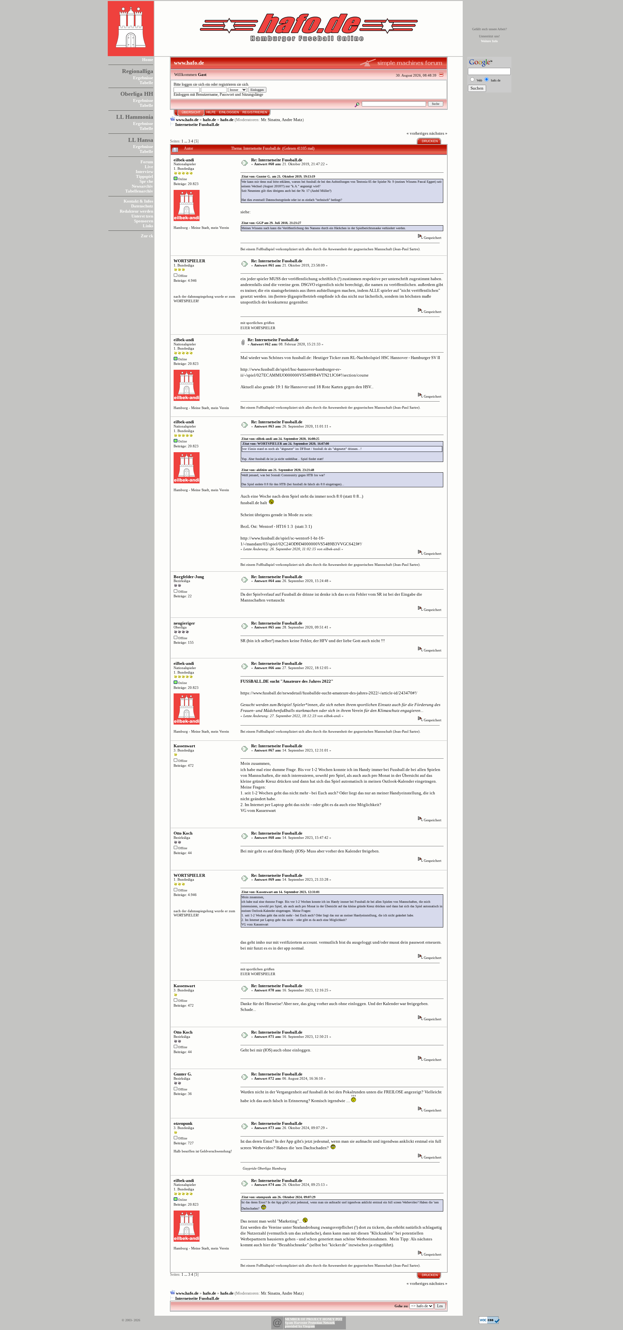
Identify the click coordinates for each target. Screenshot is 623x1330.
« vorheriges (417, 133)
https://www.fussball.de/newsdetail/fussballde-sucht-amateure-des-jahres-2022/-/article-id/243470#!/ (328, 692)
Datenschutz (142, 206)
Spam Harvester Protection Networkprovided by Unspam (310, 1324)
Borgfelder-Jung (189, 576)
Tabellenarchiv (139, 191)
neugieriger (184, 623)
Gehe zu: (402, 1306)
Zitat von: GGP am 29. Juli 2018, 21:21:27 (271, 223)
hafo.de (209, 119)
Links (148, 225)
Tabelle (146, 82)
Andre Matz (292, 119)
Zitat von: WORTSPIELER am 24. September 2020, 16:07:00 (285, 443)
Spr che (146, 181)
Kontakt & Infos (138, 201)
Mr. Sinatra (270, 119)
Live (149, 166)
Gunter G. (183, 1074)
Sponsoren (143, 220)
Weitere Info (489, 41)
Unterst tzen (142, 216)
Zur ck (147, 235)
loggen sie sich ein (196, 84)
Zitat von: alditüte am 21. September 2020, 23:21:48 (277, 470)
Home (147, 59)
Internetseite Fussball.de (197, 124)
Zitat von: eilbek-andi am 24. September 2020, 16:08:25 (280, 439)
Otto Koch (183, 833)
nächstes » (438, 133)
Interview (144, 171)
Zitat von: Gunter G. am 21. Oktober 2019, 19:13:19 (278, 176)
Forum (146, 161)
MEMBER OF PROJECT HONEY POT (313, 1319)
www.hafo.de (187, 119)
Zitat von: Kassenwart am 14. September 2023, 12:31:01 (280, 892)
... (186, 141)
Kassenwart (184, 745)
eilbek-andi (184, 159)
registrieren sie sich (233, 84)
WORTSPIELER (189, 260)
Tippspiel (144, 176)
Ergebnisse (143, 77)
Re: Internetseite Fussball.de (276, 159)
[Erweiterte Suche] (357, 104)
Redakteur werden (136, 211)
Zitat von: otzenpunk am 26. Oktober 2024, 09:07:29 (278, 1197)
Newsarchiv (142, 186)
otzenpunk (183, 1123)
